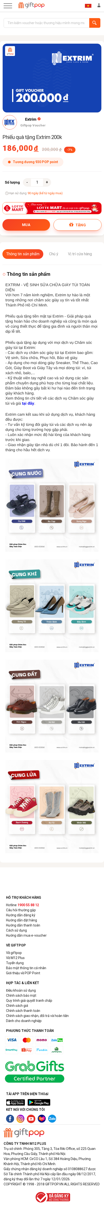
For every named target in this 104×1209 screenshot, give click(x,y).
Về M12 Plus (15, 958)
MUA (26, 225)
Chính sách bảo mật (21, 995)
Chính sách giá (17, 1006)
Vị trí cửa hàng (80, 254)
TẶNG (80, 225)
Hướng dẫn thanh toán (23, 925)
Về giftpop (14, 953)
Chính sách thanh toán (23, 1011)
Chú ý (53, 254)
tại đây (28, 403)
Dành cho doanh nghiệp (24, 1021)
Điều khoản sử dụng (21, 990)
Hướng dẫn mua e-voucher (26, 935)
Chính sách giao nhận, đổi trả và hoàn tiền (37, 1016)
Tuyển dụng (15, 963)
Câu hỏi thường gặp (21, 910)
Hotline (22, 905)
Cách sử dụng (16, 930)
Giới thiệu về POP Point (23, 973)
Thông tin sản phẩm (22, 254)
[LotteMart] (52, 208)
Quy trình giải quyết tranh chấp (29, 1000)
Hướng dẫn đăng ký (20, 915)
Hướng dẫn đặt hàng (21, 920)
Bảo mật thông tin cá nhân (26, 968)
